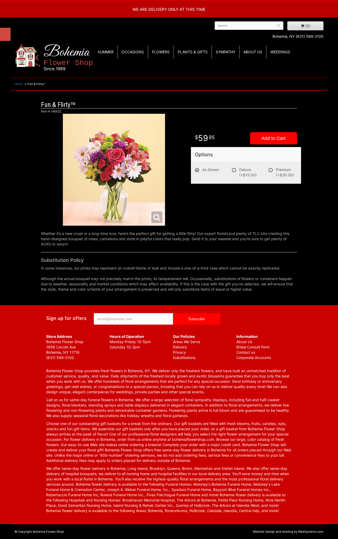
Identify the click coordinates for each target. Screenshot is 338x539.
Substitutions (184, 357)
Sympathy (225, 52)
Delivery (180, 347)
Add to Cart (273, 138)
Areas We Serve (186, 341)
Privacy (179, 352)
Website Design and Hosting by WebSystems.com (288, 531)
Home (19, 84)
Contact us (245, 352)
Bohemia (68, 57)
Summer (106, 52)
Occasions (133, 52)
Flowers (161, 52)
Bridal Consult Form (253, 347)
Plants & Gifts (193, 52)
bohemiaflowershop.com (193, 439)
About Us (244, 341)
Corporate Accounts (253, 357)
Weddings (280, 52)
